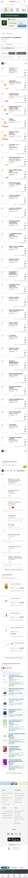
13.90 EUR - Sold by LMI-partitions (16, 765)
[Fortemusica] (9, 848)
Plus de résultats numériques (14, 569)
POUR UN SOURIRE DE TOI (16, 310)
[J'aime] (6, 870)
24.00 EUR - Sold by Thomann (16, 714)
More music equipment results (14, 658)
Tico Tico (13, 69)
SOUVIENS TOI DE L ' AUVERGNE (14, 286)
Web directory (18, 823)
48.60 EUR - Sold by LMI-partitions (17, 739)
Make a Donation (18, 802)
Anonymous (9, 552)
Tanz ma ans (11, 524)
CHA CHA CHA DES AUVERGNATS (14, 222)
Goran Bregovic (9, 510)
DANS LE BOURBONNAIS (16, 374)
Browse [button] (8, 876)
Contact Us (4, 795)
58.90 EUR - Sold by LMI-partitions (17, 681)
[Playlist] (19, 870)
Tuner (16, 821)
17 (8, 470)
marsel (19, 153)
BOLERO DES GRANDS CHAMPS (15, 388)
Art (13, 552)
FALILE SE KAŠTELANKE (14, 534)
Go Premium (22, 25)
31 (5, 63)
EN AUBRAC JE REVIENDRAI (13, 273)
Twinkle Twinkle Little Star (14, 546)
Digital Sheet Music (8, 815)
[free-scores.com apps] (2, 10)
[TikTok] (19, 833)
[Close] (25, 16)
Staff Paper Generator (19, 819)
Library (14, 876)
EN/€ (26, 5)
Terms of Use (5, 800)
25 (11, 470)
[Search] (19, 56)
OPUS (20, 876)
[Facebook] (8, 833)
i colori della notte (14, 94)
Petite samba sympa (15, 183)
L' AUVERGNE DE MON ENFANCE (15, 235)
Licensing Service (18, 797)
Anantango (14, 146)
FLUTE (12, 53)
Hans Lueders (16, 527)
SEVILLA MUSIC (13, 323)
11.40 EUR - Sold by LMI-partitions (16, 726)
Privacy (3, 802)
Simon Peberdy (9, 498)
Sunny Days (15, 81)
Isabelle (12, 119)
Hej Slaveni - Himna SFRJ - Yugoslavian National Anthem (15, 557)
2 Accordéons (11, 483)
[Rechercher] (22, 4)
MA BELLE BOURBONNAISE (13, 362)
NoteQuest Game (18, 816)
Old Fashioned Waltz (16, 159)
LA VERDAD (13, 336)
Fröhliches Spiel (12, 515)
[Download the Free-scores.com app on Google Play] (14, 839)
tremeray (18, 191)
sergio (4, 486)
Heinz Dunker (14, 518)
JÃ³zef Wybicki (9, 564)
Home (3, 876)
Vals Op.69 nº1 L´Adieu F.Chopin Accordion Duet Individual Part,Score (14, 480)
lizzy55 (19, 89)
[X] (15, 833)
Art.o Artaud (17, 552)
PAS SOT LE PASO (14, 260)
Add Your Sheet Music (20, 795)
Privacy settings (5, 804)
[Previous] (9, 871)
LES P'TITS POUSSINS (15, 412)
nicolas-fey (18, 140)
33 (14, 470)
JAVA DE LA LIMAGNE (15, 209)
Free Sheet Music (8, 811)
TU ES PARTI (13, 425)
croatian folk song (10, 540)
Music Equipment (8, 817)
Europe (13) (7, 668)
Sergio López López (18, 484)
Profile (25, 876)
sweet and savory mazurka (14, 133)
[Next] (16, 871)
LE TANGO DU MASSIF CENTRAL (15, 439)
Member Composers (19, 793)
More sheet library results (14, 773)
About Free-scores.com (7, 793)
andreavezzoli (17, 102)
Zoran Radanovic (19, 510)
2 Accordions (22, 53)
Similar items (11, 685)
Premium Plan (18, 800)
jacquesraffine (17, 115)
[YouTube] (12, 833)
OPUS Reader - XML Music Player (19, 811)
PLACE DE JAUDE (14, 349)
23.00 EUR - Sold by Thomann (16, 692)
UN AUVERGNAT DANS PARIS (15, 171)
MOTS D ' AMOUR (14, 298)
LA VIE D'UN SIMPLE (14, 196)
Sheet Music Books (8, 813)
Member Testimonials (7, 797)
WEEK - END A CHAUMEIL (16, 247)
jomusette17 (18, 178)
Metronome (17, 814)
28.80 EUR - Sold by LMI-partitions (17, 752)
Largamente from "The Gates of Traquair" (15, 108)
